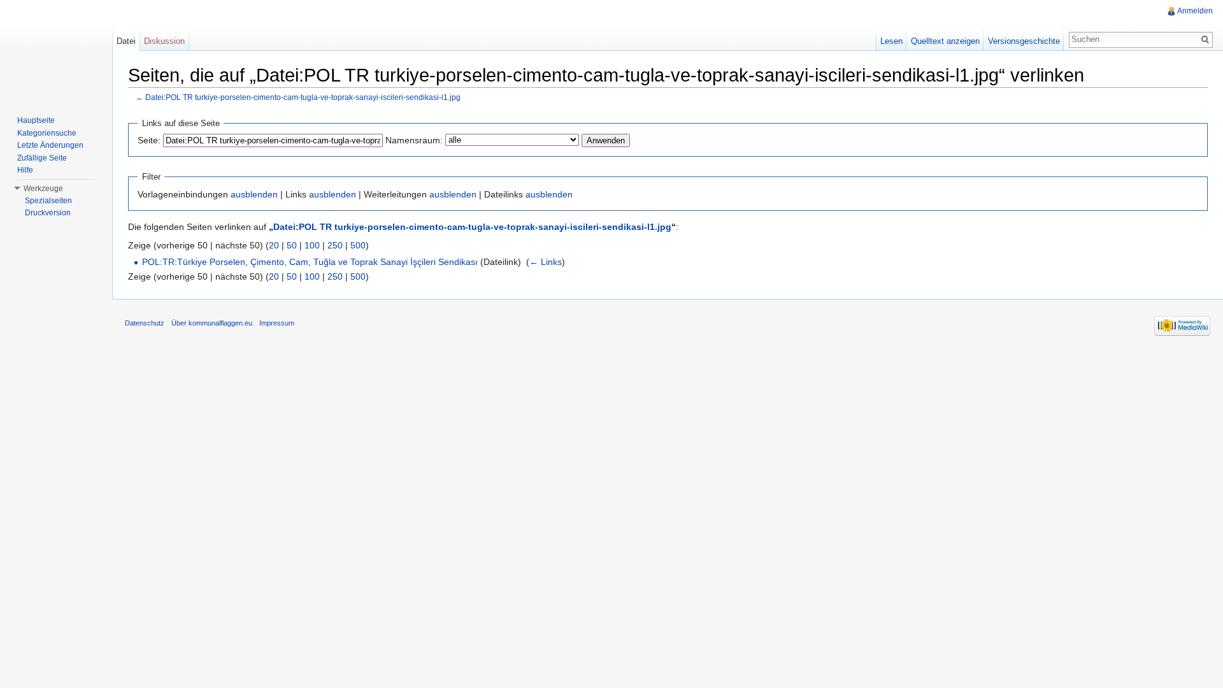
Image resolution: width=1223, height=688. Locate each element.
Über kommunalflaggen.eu (211, 323)
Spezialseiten (48, 200)
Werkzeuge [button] (43, 188)
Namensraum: (414, 140)
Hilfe (25, 170)
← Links (545, 262)
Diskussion (164, 41)
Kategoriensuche (46, 133)
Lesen (891, 41)
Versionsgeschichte (1024, 41)
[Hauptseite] (56, 51)
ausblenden (254, 194)
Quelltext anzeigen (945, 41)
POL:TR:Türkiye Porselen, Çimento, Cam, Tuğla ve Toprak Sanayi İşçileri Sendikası (310, 262)
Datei (126, 41)
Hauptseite (36, 120)
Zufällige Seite (42, 158)
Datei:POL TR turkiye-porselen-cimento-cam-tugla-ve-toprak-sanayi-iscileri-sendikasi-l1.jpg (303, 97)
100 (312, 245)
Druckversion (48, 212)
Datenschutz (144, 323)
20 (274, 245)
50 (292, 245)
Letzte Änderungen (50, 145)
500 (358, 245)
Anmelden (1195, 10)
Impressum (276, 323)
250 (335, 245)
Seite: (149, 140)
